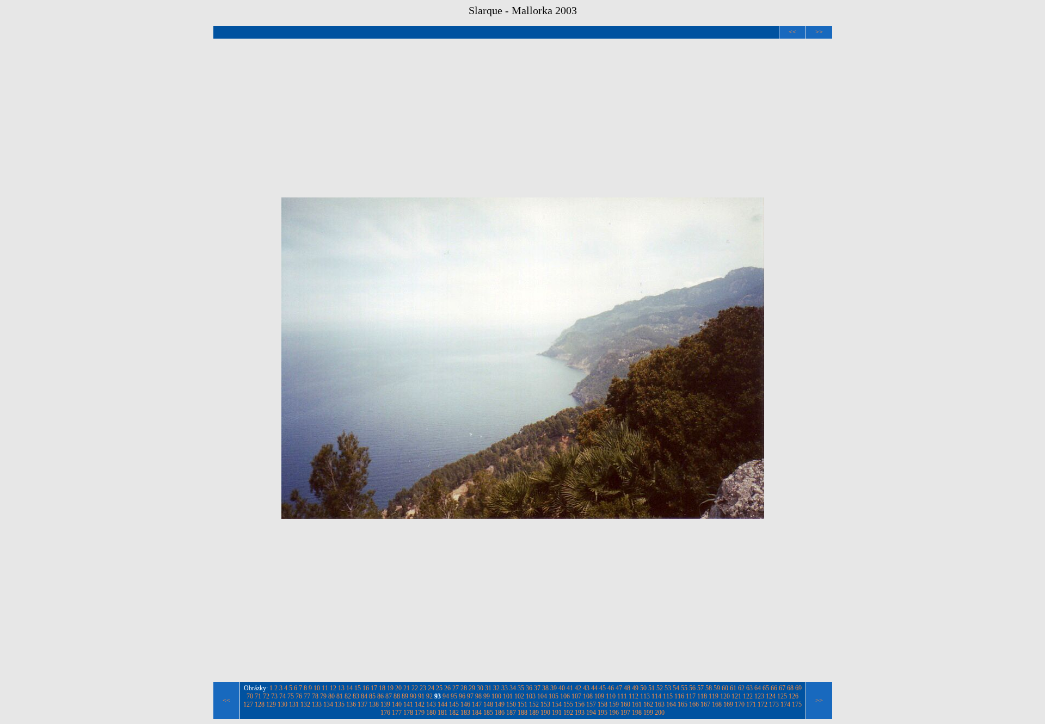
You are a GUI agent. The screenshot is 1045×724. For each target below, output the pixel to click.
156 (580, 704)
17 (374, 688)
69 (798, 688)
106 (565, 696)
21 (406, 688)
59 (717, 688)
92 (429, 696)
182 (454, 712)
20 (398, 688)
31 (488, 688)
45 (602, 688)
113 (645, 696)
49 (635, 688)
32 (496, 688)
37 (537, 688)
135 (340, 704)
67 (782, 688)
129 (271, 704)
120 (725, 696)
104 (542, 696)
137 (362, 704)
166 (694, 704)
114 (656, 696)
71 (258, 696)
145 (454, 704)
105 (553, 696)
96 (462, 696)
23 (423, 688)
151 (522, 704)
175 (797, 704)
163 (660, 704)
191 (557, 712)
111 (622, 696)
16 (365, 688)
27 (455, 688)
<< (792, 32)
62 (741, 688)
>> (819, 32)
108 (588, 696)
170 (740, 704)
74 (282, 696)
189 (534, 712)
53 (668, 688)
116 (679, 696)
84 (364, 696)
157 (591, 704)
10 (317, 688)
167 (705, 704)
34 (512, 688)
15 (357, 688)
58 (708, 688)
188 (522, 712)
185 (488, 712)
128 (260, 704)
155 (568, 704)
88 (397, 696)
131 (294, 704)
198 (637, 712)
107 (576, 696)
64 (757, 688)
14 (349, 688)
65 (766, 688)
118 (702, 696)
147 (477, 704)
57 (700, 688)
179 (420, 712)
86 (380, 696)
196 (614, 712)
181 (442, 712)
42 (578, 688)
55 (684, 688)
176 (385, 712)
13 (341, 688)
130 (282, 704)
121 (736, 696)
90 (413, 696)
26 (447, 688)
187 (511, 712)
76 (299, 696)
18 (382, 688)
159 (614, 704)
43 (586, 688)
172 (762, 704)
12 (333, 688)
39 (553, 688)
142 (420, 704)
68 (790, 688)
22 (414, 688)
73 (274, 696)
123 (759, 696)
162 (648, 704)
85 (372, 696)
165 (682, 704)
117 (691, 696)
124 (771, 696)
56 (692, 688)
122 (748, 696)
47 (619, 688)
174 (785, 704)
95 (454, 696)
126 (793, 696)
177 (397, 712)
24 (431, 688)
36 (529, 688)
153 (545, 704)
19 (390, 688)
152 (534, 704)
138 (374, 704)
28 (463, 688)
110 (611, 696)
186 (500, 712)
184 (477, 712)
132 (305, 704)
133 (317, 704)
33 (504, 688)
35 (521, 688)
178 (408, 712)
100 (496, 696)
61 (733, 688)
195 (602, 712)
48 (627, 688)
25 (439, 688)
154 (557, 704)
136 (351, 704)
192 (568, 712)
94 (445, 696)
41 (570, 688)
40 (561, 688)
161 (637, 704)
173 (774, 704)
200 (660, 712)
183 (465, 712)
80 (331, 696)
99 (486, 696)
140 (397, 704)
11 (325, 688)
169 (728, 704)
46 (610, 688)
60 (725, 688)
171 (751, 704)
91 (421, 696)
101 (508, 696)
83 (356, 696)
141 (408, 704)
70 (250, 696)
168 (717, 704)
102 (519, 696)
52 (659, 688)
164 (671, 704)
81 (339, 696)
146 (465, 704)
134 (328, 704)
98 (478, 696)
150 (511, 704)
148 (488, 704)
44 (594, 688)
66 (774, 688)
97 (470, 696)
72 (266, 696)
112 (633, 696)
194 (591, 712)
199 (648, 712)
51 (651, 688)
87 (388, 696)
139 (385, 704)
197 (625, 712)
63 (749, 688)
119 (713, 696)
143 (431, 704)
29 (472, 688)
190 (545, 712)
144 (442, 704)
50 (643, 688)
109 (599, 696)
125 (782, 696)
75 (290, 696)
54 (676, 688)
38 (545, 688)
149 (500, 704)
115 (668, 696)
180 (431, 712)
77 (307, 696)
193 (580, 712)
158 (602, 704)
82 (348, 696)
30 (480, 688)
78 (315, 696)
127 (248, 704)
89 (405, 696)
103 (531, 696)
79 (323, 696)
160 (625, 704)
